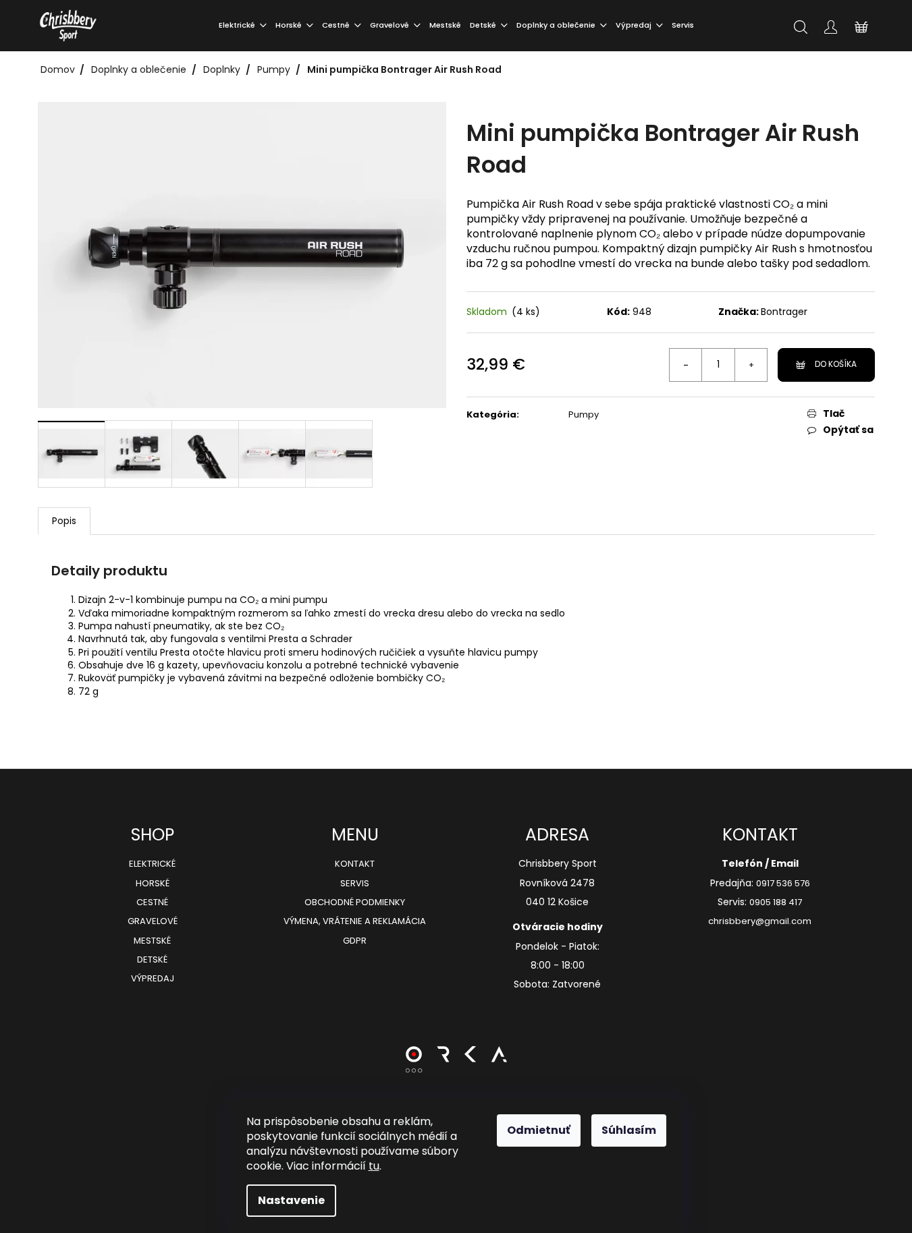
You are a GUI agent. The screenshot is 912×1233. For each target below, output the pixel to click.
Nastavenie (291, 1200)
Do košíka (836, 364)
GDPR (355, 941)
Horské (152, 884)
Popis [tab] (64, 520)
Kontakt (355, 864)
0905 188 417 (775, 902)
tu (374, 1166)
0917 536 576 (783, 884)
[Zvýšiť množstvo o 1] (750, 365)
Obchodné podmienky (354, 902)
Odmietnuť (538, 1130)
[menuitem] (243, 25)
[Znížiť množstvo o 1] (686, 365)
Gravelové (153, 921)
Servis (354, 884)
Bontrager (784, 311)
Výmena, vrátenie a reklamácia (355, 921)
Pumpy (583, 414)
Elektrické (152, 864)
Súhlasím (628, 1130)
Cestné (152, 902)
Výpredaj (152, 979)
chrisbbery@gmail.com (759, 921)
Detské (152, 960)
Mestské (152, 941)
